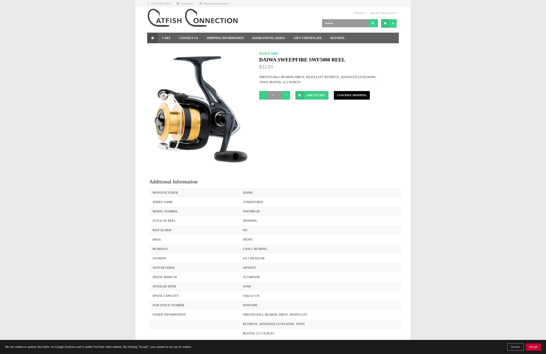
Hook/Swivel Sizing (268, 38)
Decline (515, 346)
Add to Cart (315, 95)
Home (152, 38)
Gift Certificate (308, 38)
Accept (533, 346)
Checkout (359, 13)
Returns (337, 38)
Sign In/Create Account (383, 13)
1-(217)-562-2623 (161, 3)
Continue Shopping (352, 95)
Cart (166, 38)
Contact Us (187, 3)
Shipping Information (216, 3)
